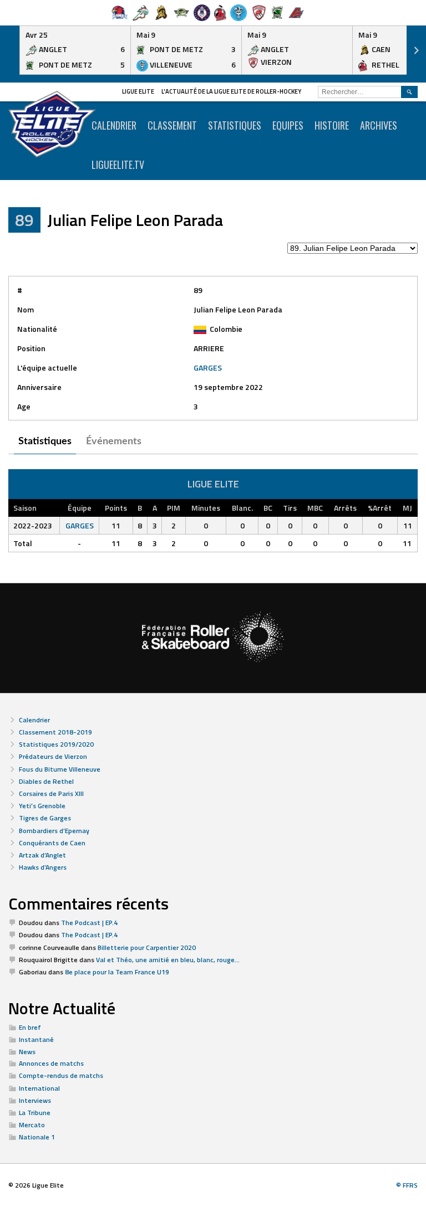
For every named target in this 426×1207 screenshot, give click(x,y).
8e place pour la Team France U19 (117, 972)
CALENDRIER (114, 125)
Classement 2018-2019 (55, 732)
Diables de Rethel (46, 781)
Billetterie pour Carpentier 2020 (147, 947)
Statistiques (234, 125)
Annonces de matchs (51, 1063)
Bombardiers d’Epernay (54, 830)
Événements (113, 441)
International (39, 1088)
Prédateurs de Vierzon (53, 756)
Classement (172, 125)
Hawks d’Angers (43, 867)
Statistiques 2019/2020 (56, 744)
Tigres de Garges (45, 818)
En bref (30, 1027)
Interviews (35, 1100)
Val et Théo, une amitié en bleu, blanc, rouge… (168, 959)
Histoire (332, 125)
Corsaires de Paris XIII (51, 793)
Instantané (36, 1039)
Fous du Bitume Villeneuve (59, 769)
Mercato (32, 1124)
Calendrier (34, 720)
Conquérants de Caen (52, 843)
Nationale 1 (37, 1137)
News (27, 1051)
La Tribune (34, 1112)
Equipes (287, 125)
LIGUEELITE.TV (118, 164)
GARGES (208, 367)
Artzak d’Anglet (42, 855)
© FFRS (407, 1185)
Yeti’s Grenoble (42, 805)
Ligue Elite (138, 91)
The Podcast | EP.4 (89, 922)
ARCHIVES (378, 125)
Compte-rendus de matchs (61, 1075)
